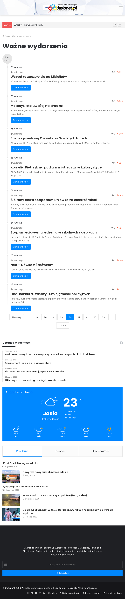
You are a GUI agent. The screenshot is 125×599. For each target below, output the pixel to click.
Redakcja (52, 593)
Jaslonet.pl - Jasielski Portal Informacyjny (76, 588)
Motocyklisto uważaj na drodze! (37, 105)
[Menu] (121, 9)
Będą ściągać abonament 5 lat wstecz (25, 486)
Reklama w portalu (92, 593)
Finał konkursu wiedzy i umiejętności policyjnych (50, 294)
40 (94, 317)
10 (36, 317)
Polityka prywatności (70, 593)
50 (103, 317)
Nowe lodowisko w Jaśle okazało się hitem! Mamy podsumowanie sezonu (51, 26)
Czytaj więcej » (20, 87)
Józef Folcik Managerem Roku (20, 463)
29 (61, 317)
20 (45, 317)
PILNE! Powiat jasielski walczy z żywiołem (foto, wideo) (55, 495)
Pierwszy (16, 317)
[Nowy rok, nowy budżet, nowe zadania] (11, 476)
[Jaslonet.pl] (62, 7)
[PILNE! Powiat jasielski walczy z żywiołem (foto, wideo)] (11, 500)
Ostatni (62, 325)
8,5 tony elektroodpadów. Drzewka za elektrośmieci (54, 200)
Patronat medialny (113, 593)
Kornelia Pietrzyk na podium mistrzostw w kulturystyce (56, 167)
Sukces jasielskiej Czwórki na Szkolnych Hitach (49, 138)
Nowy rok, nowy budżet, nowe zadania (45, 472)
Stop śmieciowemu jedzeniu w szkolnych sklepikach (54, 232)
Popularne (22, 451)
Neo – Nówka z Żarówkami (32, 265)
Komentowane (100, 451)
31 (79, 317)
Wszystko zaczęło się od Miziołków (39, 76)
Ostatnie (60, 451)
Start (7, 36)
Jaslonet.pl (18, 72)
